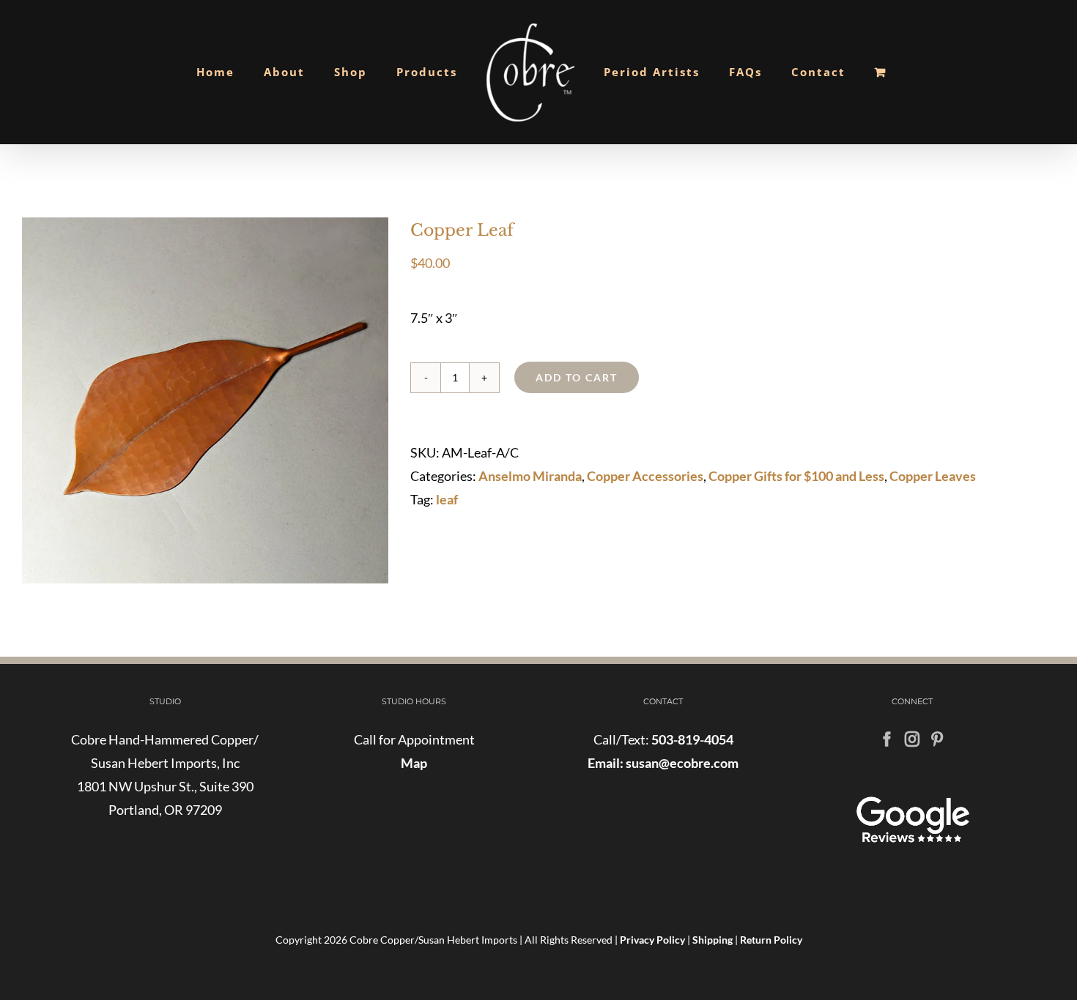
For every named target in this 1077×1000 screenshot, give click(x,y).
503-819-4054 (692, 739)
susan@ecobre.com (681, 763)
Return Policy (771, 939)
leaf (447, 499)
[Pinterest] (937, 739)
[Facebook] (887, 739)
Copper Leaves (932, 476)
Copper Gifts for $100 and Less (796, 476)
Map (414, 763)
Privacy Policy (652, 939)
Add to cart (577, 377)
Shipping (712, 939)
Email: (605, 763)
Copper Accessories (645, 476)
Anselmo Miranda (530, 476)
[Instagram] (912, 739)
